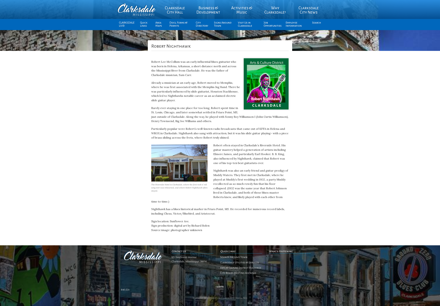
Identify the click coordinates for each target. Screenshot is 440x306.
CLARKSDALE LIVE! (126, 24)
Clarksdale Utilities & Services (239, 262)
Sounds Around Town (234, 257)
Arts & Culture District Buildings (240, 267)
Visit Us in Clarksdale (245, 24)
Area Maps (158, 24)
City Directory (202, 24)
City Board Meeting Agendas (238, 273)
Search (316, 22)
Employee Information (294, 24)
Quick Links (143, 24)
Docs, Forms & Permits (178, 24)
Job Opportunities (273, 24)
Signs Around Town (223, 24)
